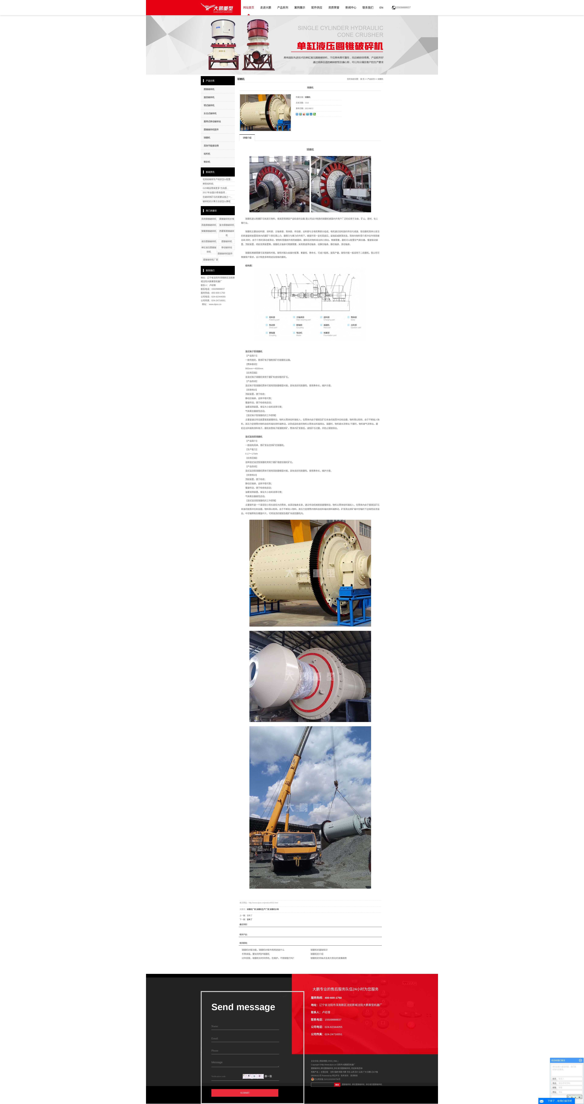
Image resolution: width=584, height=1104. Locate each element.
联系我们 (367, 7)
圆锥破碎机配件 (211, 129)
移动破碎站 (226, 247)
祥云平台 (335, 1076)
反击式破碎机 (210, 113)
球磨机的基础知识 (319, 950)
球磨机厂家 (251, 909)
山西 (352, 1072)
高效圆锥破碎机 (208, 219)
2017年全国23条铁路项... (215, 192)
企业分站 (314, 1061)
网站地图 (323, 1061)
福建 (336, 1072)
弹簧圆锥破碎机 (208, 231)
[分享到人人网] (311, 114)
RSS (330, 1061)
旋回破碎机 (209, 97)
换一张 (268, 1076)
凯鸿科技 (354, 1076)
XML (335, 1061)
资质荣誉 (333, 7)
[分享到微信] (314, 114)
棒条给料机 (208, 183)
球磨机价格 (274, 909)
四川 (356, 1072)
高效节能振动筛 (211, 145)
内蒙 (344, 1072)
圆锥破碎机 (209, 89)
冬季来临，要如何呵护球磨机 (255, 954)
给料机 (207, 153)
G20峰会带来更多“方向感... (216, 188)
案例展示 (299, 7)
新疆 (340, 1072)
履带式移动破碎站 (212, 121)
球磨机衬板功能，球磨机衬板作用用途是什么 (263, 950)
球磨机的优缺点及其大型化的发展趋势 (329, 958)
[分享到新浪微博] (304, 114)
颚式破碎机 (209, 105)
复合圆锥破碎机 (226, 225)
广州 (365, 1072)
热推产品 (314, 1072)
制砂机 (207, 162)
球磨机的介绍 (317, 954)
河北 (348, 1072)
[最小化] (580, 1060)
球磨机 (207, 137)
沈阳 (332, 1072)
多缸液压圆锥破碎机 (342, 1068)
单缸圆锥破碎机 (327, 1068)
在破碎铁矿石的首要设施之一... (217, 197)
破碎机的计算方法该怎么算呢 (216, 201)
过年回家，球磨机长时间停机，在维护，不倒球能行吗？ (268, 958)
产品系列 (282, 7)
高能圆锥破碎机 (208, 225)
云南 (361, 1072)
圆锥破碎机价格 (226, 219)
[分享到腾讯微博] (307, 114)
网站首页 (248, 7)
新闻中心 (350, 7)
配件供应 (316, 7)
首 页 (362, 79)
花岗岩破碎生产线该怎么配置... (217, 179)
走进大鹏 (265, 7)
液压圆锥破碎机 (208, 241)
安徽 (369, 1072)
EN (381, 7)
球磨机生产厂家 (262, 909)
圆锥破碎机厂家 (210, 259)
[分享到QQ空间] (300, 114)
